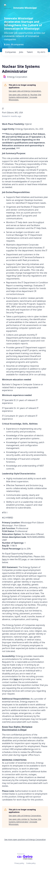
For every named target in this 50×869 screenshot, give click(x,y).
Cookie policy (31, 863)
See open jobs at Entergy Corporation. (25, 91)
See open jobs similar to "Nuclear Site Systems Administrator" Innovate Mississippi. (25, 97)
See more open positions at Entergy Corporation (25, 839)
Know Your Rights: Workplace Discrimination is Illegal (17, 728)
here (16, 679)
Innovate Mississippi (25, 7)
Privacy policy (19, 863)
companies (10, 52)
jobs (21, 52)
